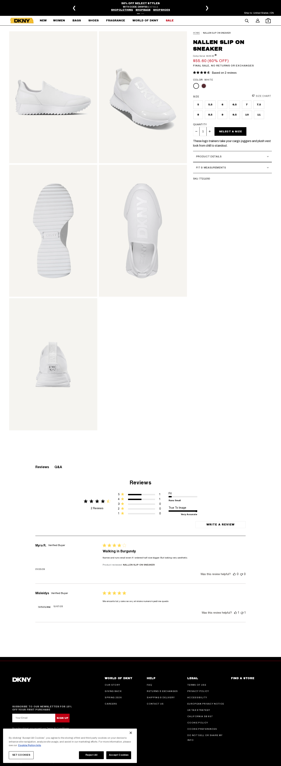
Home (196, 33)
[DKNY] (21, 20)
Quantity (200, 124)
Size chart (263, 96)
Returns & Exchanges (162, 691)
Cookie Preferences (202, 729)
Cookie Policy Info (29, 745)
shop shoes (161, 10)
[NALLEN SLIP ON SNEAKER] (53, 97)
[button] (268, 21)
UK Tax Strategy (198, 710)
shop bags (143, 10)
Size (196, 96)
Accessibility (197, 697)
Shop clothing (122, 10)
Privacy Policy (198, 691)
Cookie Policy (197, 723)
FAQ (149, 685)
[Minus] (196, 131)
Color (198, 79)
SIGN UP (62, 718)
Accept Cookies (119, 755)
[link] (139, 514)
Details (153, 7)
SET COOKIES (21, 755)
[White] (196, 86)
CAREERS (111, 704)
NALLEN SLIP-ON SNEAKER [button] (139, 564)
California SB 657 (200, 716)
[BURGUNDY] (203, 86)
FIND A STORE (242, 678)
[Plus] (210, 131)
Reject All (91, 755)
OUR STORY (112, 685)
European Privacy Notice (205, 704)
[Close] (131, 733)
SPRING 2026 (113, 697)
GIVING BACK (113, 691)
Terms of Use (196, 685)
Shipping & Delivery (161, 697)
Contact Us (155, 704)
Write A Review (220, 524)
